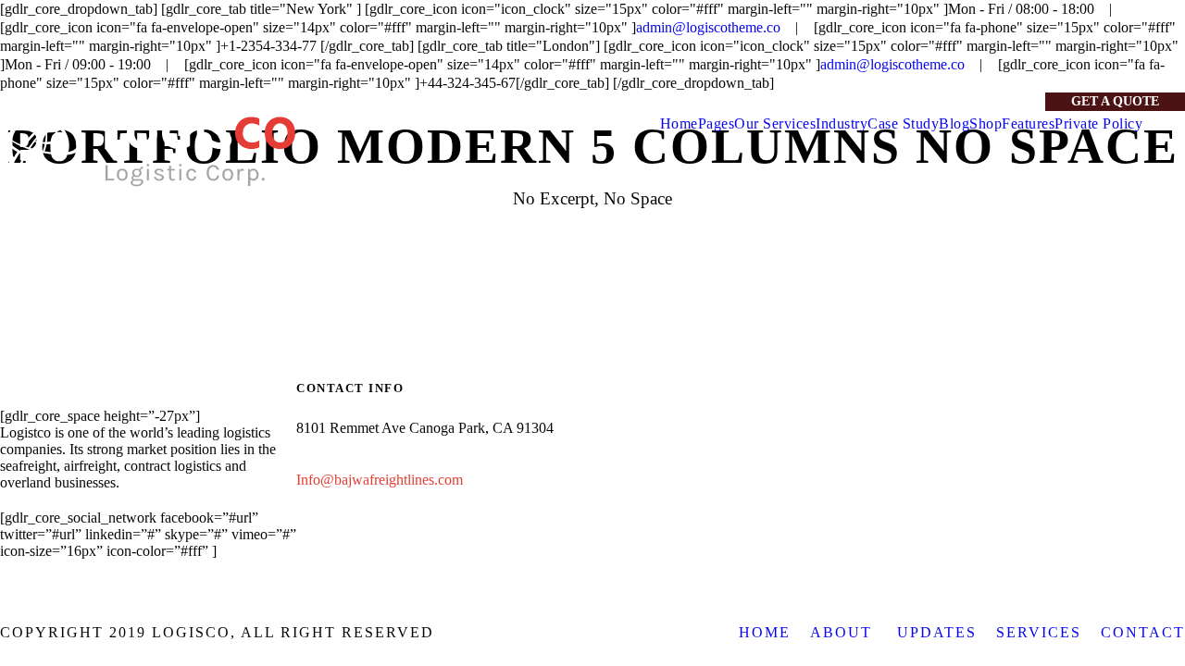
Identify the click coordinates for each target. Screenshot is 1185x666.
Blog (954, 123)
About (844, 632)
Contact (1143, 632)
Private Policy (1098, 123)
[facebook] (940, 101)
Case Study (903, 123)
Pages (716, 123)
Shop (985, 123)
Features (1028, 123)
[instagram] (1032, 101)
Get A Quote (1115, 101)
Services (1038, 632)
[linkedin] (971, 101)
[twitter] (1001, 101)
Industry (841, 123)
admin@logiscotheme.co (708, 27)
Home (679, 123)
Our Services (775, 123)
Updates (937, 632)
